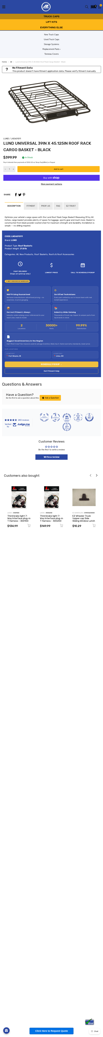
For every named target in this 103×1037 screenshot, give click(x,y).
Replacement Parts (51, 49)
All (17, 254)
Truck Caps (51, 16)
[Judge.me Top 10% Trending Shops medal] (66, 426)
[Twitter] (19, 194)
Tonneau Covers (51, 54)
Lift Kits (51, 22)
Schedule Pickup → (51, 364)
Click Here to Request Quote (51, 1031)
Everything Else (51, 27)
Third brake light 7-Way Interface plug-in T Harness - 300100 (18, 518)
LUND (6, 138)
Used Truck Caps (51, 39)
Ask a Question (52, 398)
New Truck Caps (51, 34)
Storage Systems (51, 44)
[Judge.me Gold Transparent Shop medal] (55, 417)
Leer (9, 513)
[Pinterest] (23, 194)
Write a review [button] (51, 457)
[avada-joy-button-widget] (6, 1030)
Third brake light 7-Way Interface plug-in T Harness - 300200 (51, 518)
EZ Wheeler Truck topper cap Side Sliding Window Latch (83, 518)
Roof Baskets (41, 254)
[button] (93, 7)
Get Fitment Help (51, 371)
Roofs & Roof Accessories (61, 254)
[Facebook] (15, 194)
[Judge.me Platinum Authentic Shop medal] (44, 417)
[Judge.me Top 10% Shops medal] (89, 417)
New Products (26, 254)
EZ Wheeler (77, 513)
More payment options (51, 184)
